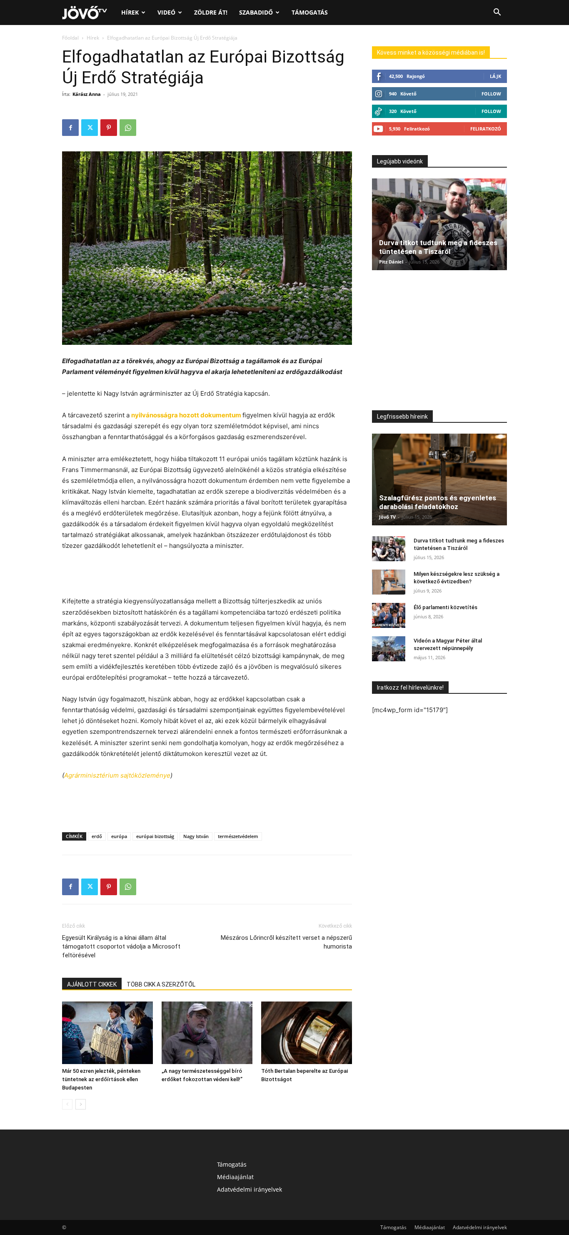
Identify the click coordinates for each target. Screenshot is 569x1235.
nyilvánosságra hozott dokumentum (186, 415)
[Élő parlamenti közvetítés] (388, 615)
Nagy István (196, 836)
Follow (491, 93)
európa (119, 836)
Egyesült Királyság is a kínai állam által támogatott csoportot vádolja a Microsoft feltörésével (121, 946)
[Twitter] (89, 127)
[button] (497, 13)
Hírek (130, 12)
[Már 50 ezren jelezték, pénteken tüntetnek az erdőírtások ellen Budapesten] (107, 1033)
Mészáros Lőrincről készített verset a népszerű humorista (286, 942)
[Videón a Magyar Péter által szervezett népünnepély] (388, 648)
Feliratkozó (485, 129)
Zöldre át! (210, 12)
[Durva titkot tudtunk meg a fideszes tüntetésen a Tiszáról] (439, 224)
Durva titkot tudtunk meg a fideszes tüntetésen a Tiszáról (438, 247)
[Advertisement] (207, 574)
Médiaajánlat (235, 1177)
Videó (166, 12)
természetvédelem (238, 836)
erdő (97, 836)
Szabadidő (256, 12)
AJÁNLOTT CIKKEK (92, 984)
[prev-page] (67, 1104)
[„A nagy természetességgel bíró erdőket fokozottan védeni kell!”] (207, 1033)
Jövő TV (387, 517)
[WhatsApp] (128, 127)
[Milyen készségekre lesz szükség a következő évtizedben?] (388, 582)
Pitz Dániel (391, 262)
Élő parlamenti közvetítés (445, 607)
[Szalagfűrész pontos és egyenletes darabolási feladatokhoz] (439, 479)
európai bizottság (155, 836)
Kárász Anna (86, 94)
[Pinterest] (108, 127)
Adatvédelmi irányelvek (249, 1189)
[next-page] (80, 1104)
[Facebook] (70, 127)
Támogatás (310, 12)
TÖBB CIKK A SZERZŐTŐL (161, 984)
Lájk (495, 76)
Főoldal (70, 37)
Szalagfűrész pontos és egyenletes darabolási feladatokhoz (437, 502)
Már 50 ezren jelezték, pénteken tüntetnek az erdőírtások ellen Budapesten (101, 1079)
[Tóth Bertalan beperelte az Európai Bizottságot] (306, 1033)
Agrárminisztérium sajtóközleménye (117, 775)
